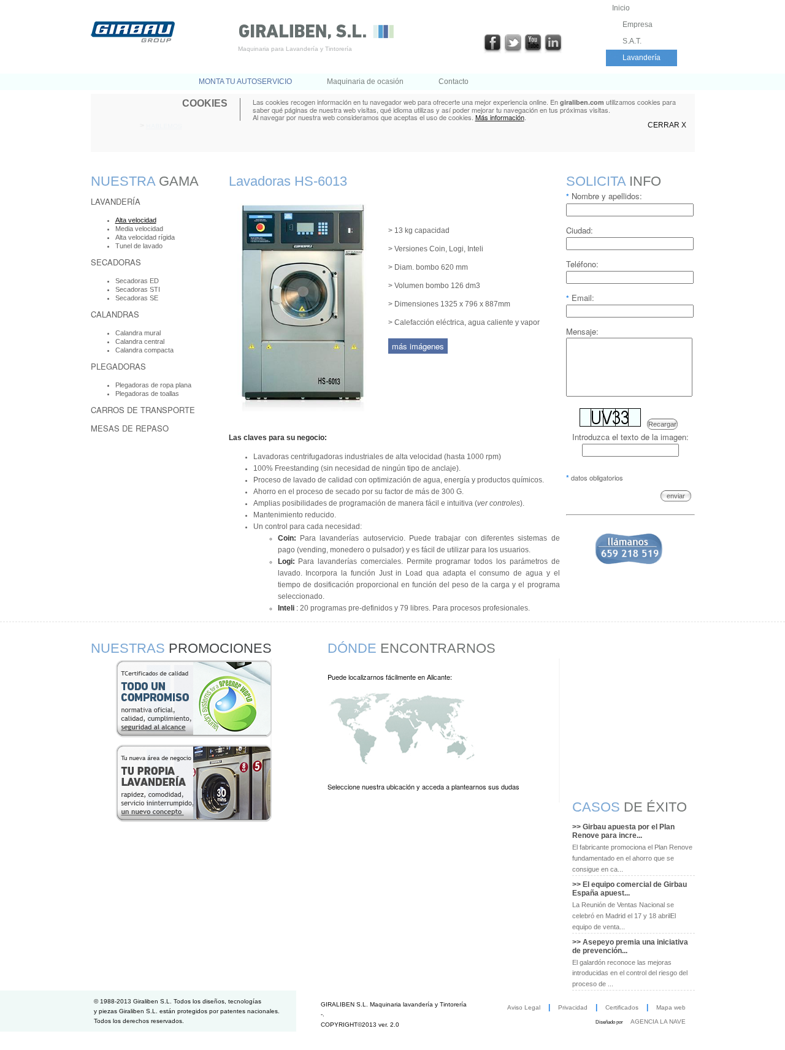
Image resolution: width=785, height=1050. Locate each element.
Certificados (621, 1007)
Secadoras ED (137, 280)
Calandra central (139, 341)
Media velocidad (139, 228)
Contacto (453, 81)
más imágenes (418, 346)
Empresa (637, 24)
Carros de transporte (143, 410)
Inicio (621, 8)
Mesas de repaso (130, 428)
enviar (676, 496)
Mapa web (671, 1007)
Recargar (662, 424)
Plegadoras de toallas (147, 393)
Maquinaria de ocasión (365, 81)
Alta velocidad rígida (145, 237)
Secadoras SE (136, 298)
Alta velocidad (135, 220)
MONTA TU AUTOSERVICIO (245, 81)
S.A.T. (631, 41)
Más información (499, 117)
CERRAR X (667, 125)
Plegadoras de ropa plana (153, 385)
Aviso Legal (523, 1007)
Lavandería (641, 57)
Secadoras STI (137, 289)
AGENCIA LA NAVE (658, 1021)
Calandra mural (138, 333)
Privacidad (573, 1007)
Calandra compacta (144, 350)
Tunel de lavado (139, 245)
